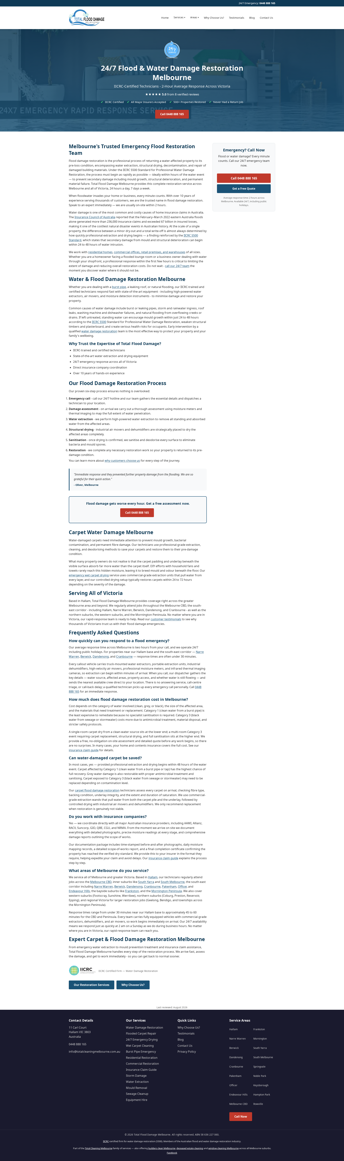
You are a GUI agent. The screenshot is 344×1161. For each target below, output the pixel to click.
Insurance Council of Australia (95, 217)
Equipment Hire (136, 1100)
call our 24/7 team (177, 266)
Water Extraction (137, 1082)
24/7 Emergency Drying (142, 1040)
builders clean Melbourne (161, 1148)
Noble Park (259, 1076)
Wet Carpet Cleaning (140, 1046)
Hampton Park (261, 1094)
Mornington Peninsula (166, 891)
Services (179, 17)
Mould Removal (136, 1088)
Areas (194, 17)
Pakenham (169, 886)
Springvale (259, 1066)
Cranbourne (124, 656)
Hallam (152, 877)
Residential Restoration (141, 1058)
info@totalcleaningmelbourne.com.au (94, 1052)
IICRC (106, 1141)
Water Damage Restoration (144, 1027)
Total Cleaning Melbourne (98, 1148)
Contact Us (266, 17)
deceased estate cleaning (189, 1148)
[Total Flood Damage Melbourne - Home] (87, 18)
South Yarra (146, 882)
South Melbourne (173, 882)
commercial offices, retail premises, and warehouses (149, 252)
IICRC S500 (99, 322)
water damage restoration (99, 331)
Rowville (258, 1104)
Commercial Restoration (142, 1064)
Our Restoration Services (91, 985)
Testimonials (236, 17)
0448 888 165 (267, 3)
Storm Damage (136, 1076)
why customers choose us (122, 461)
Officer (182, 886)
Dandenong (101, 656)
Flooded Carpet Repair (141, 1033)
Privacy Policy (187, 1052)
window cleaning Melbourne (223, 1148)
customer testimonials (166, 619)
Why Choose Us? (214, 17)
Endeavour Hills (79, 891)
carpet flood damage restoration (97, 790)
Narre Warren (103, 886)
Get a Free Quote (243, 188)
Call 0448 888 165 (172, 114)
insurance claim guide (84, 750)
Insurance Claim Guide (141, 1070)
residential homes (100, 252)
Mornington (260, 1038)
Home (165, 17)
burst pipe (119, 287)
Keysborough (260, 1085)
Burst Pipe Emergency (141, 1052)
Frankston (132, 891)
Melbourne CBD (100, 882)
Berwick (85, 656)
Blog (252, 17)
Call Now (240, 1116)
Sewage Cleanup (137, 1094)
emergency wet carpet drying (89, 575)
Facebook (172, 1152)
